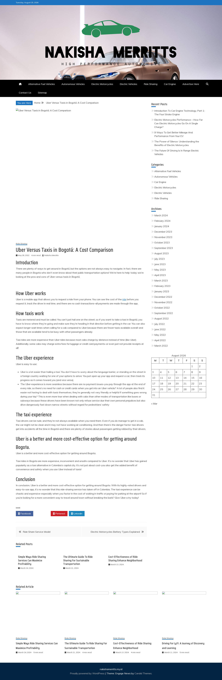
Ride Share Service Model (36, 531)
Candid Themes (143, 673)
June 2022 (160, 329)
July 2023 (159, 258)
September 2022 (163, 313)
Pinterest (60, 513)
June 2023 (160, 264)
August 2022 (161, 318)
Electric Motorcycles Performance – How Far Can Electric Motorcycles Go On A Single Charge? (178, 123)
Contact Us (25, 92)
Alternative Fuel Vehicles (41, 84)
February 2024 (162, 220)
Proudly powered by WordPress (87, 673)
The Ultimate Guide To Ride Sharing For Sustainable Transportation (78, 560)
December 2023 (163, 231)
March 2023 (161, 280)
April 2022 (160, 340)
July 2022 (159, 323)
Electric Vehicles (128, 84)
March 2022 (161, 345)
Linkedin (77, 513)
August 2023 (161, 253)
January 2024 (161, 226)
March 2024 (161, 215)
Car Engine (170, 84)
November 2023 (163, 237)
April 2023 (160, 275)
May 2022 (160, 334)
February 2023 (162, 285)
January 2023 (161, 291)
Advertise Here (190, 84)
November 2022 (163, 302)
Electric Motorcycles (102, 84)
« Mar (154, 403)
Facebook (25, 513)
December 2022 (163, 296)
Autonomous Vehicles (73, 84)
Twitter (43, 513)
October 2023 (162, 242)
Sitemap (42, 92)
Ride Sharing (150, 84)
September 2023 (163, 247)
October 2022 (162, 307)
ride (124, 299)
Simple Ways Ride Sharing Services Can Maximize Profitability (32, 560)
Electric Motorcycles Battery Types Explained (115, 531)
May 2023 (160, 269)
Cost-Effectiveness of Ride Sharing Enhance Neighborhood (125, 558)
